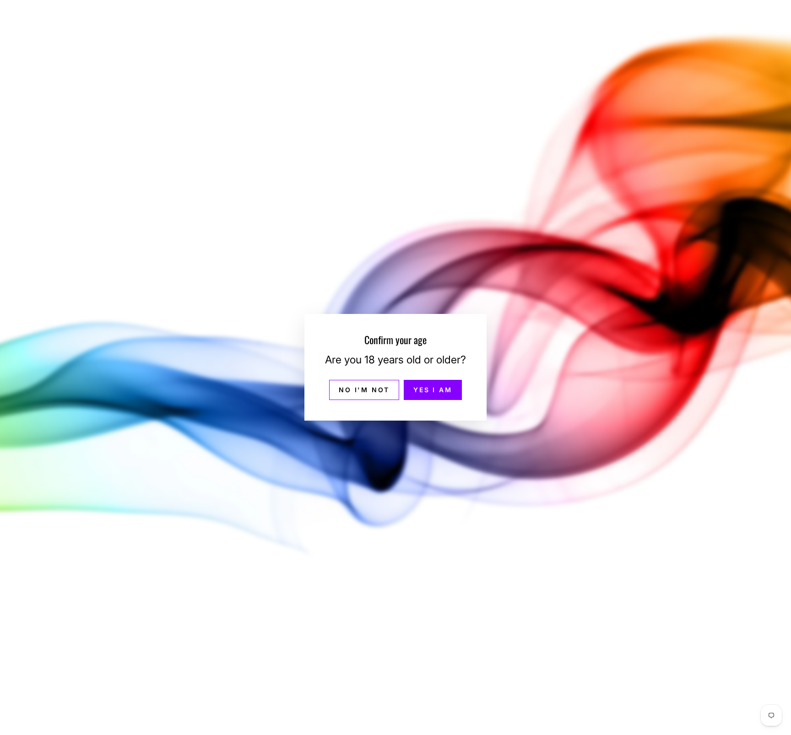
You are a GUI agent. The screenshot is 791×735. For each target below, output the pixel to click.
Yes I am (432, 390)
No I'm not (364, 390)
